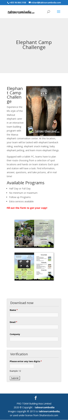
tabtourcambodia (49, 411)
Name (14, 310)
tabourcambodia (44, 407)
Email (13, 322)
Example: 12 (15, 371)
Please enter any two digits (26, 361)
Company (15, 334)
